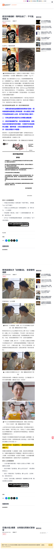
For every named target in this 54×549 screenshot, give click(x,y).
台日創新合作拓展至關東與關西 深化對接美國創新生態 (46, 49)
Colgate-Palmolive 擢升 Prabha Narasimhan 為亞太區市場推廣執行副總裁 (46, 27)
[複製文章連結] (17, 240)
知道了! (50, 544)
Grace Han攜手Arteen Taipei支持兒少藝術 (45, 38)
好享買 (45, 1)
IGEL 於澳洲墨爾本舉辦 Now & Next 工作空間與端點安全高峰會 (46, 22)
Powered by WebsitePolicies (6, 546)
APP (26, 1)
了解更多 (42, 545)
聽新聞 (4, 22)
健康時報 (40, 1)
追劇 (29, 1)
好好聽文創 (34, 1)
